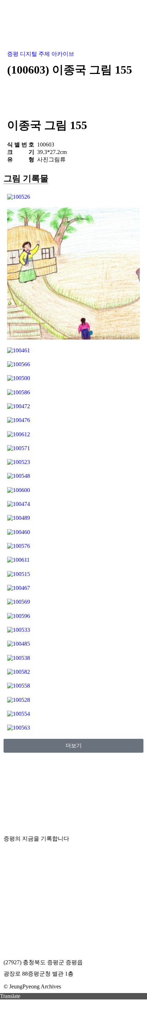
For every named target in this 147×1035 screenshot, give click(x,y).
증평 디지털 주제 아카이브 (40, 54)
